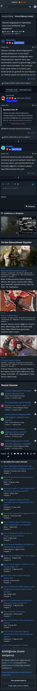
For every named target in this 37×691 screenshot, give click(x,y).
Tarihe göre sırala (11, 90)
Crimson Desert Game (10, 360)
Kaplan (7, 396)
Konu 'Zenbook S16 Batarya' (15, 611)
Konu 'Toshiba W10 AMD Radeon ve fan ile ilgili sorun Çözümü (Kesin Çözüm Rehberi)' (19, 589)
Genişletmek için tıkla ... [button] (18, 124)
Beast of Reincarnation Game (14, 270)
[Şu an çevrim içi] (4, 100)
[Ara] (30, 7)
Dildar (6, 422)
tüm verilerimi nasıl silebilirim (11, 34)
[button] (3, 184)
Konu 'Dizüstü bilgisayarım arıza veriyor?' (20, 555)
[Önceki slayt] (3, 225)
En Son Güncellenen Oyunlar (16, 242)
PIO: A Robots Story (9, 315)
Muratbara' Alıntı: (9, 110)
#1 (35, 47)
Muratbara (7, 32)
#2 (35, 105)
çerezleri (10, 663)
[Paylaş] (32, 47)
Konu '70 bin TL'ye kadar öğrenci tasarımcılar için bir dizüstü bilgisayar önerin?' (18, 634)
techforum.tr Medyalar (14, 213)
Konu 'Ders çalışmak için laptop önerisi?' (19, 513)
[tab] (14, 235)
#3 (35, 153)
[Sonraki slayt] (33, 225)
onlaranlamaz (9, 446)
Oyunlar (3, 268)
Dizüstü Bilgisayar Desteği (17, 396)
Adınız (3, 197)
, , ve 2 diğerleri (16, 137)
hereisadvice (8, 407)
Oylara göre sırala (25, 90)
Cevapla (32, 79)
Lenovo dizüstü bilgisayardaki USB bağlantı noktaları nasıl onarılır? (18, 417)
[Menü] (1, 6)
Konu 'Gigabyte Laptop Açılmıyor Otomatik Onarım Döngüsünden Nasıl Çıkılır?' (19, 502)
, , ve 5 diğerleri (17, 83)
